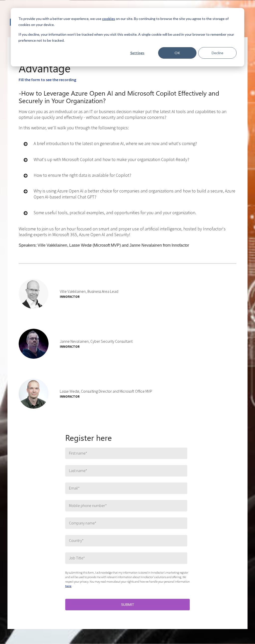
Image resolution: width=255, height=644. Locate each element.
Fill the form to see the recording (47, 79)
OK (177, 53)
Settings (137, 53)
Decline (217, 53)
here (68, 586)
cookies (108, 18)
